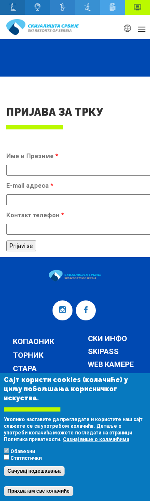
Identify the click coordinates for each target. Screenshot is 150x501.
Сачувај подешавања (34, 471)
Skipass (103, 351)
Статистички (26, 458)
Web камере (111, 364)
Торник (28, 355)
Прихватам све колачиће (39, 491)
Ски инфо (107, 339)
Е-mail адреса (29, 185)
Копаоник (33, 341)
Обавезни (22, 451)
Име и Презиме (32, 156)
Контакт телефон (35, 215)
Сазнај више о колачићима (96, 439)
